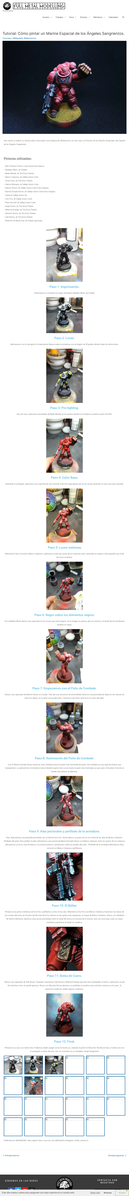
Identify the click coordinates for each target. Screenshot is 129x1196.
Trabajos (59, 17)
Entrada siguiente (117, 1155)
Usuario (45, 17)
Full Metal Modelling (8, 10)
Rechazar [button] (108, 1193)
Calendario (113, 17)
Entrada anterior (11, 1155)
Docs (71, 17)
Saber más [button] (95, 1193)
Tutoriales (7, 38)
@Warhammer (30, 38)
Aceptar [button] (122, 1193)
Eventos (83, 17)
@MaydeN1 (18, 38)
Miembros (97, 17)
